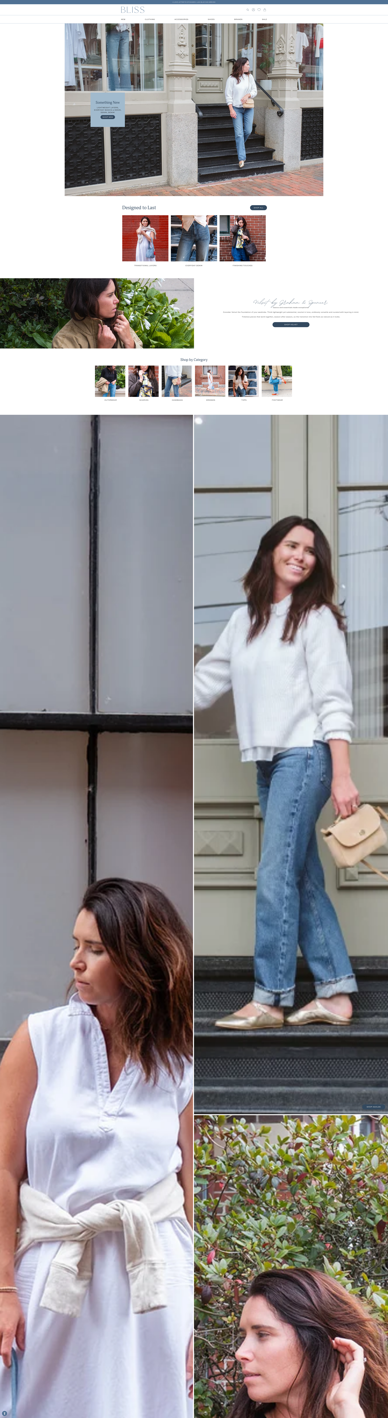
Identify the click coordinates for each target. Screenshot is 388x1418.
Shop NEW (108, 117)
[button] (248, 9)
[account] (253, 9)
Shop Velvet (291, 324)
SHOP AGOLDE (374, 1107)
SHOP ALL (258, 208)
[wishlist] (259, 9)
